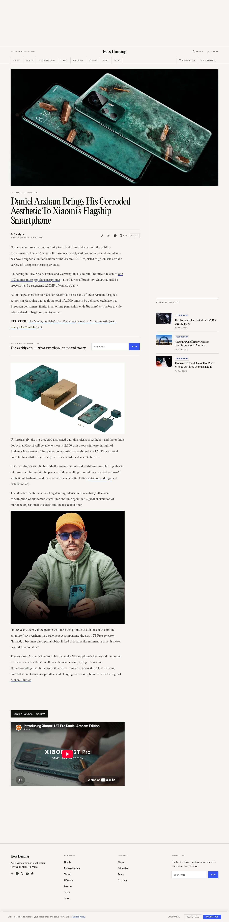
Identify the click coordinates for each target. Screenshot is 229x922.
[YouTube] (27, 873)
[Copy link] (101, 235)
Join (134, 346)
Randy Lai (19, 234)
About (121, 862)
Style (106, 60)
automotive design (100, 478)
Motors (93, 60)
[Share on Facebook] (115, 235)
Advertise (123, 868)
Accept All (212, 917)
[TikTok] (32, 873)
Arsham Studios (21, 680)
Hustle (29, 60)
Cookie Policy (78, 916)
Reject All (193, 917)
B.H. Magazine (208, 60)
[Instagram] (12, 873)
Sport (117, 60)
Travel (64, 60)
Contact (122, 880)
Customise (174, 917)
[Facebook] (17, 873)
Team (121, 874)
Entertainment (47, 60)
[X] (22, 873)
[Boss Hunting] (114, 51)
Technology (30, 193)
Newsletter (188, 60)
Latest (16, 60)
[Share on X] (108, 235)
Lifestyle (78, 60)
